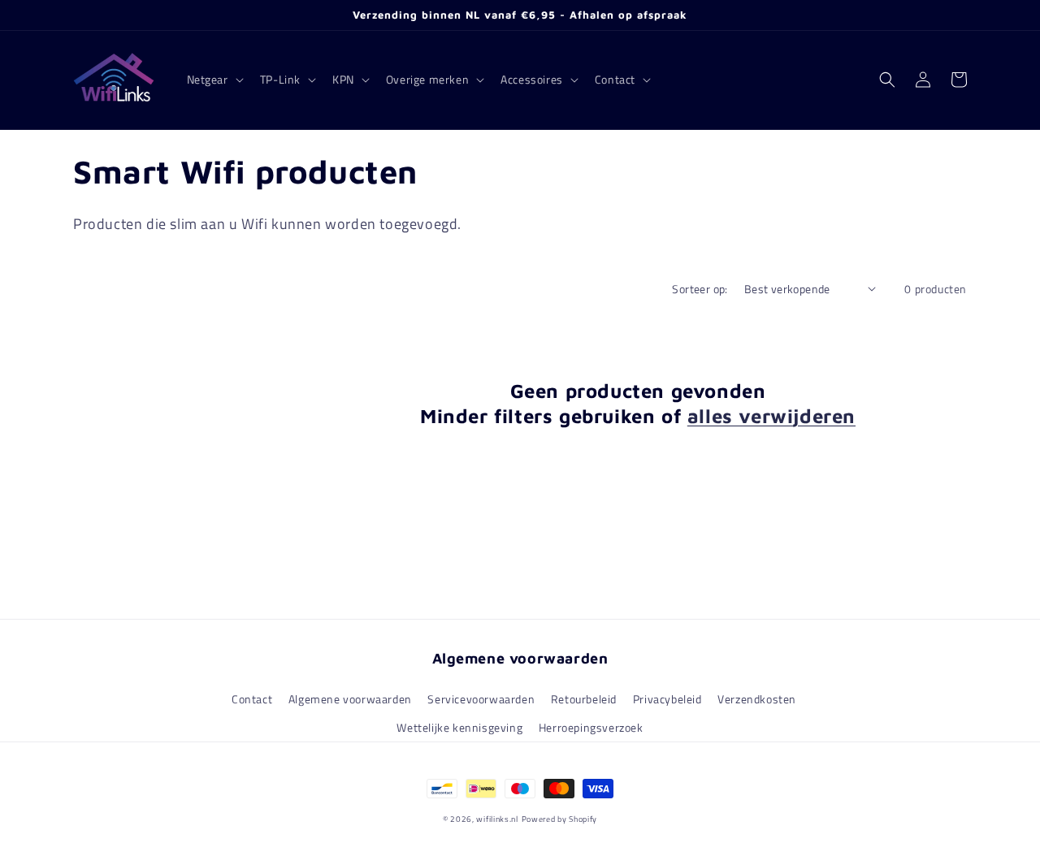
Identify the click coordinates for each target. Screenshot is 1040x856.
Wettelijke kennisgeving (459, 727)
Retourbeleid (584, 698)
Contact (252, 698)
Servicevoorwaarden (481, 698)
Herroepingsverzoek (591, 727)
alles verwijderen (771, 415)
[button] (213, 80)
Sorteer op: (699, 288)
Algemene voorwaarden (350, 698)
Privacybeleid (667, 698)
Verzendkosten (756, 698)
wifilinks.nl (497, 819)
